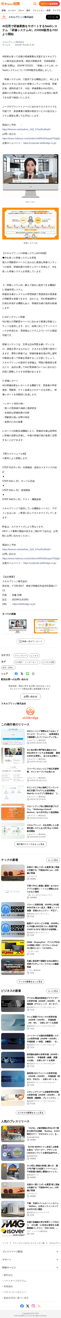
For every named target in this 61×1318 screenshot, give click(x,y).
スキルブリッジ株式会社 (13, 42)
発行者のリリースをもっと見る (30, 844)
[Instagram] (33, 1306)
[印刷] (33, 673)
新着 (4, 10)
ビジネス (34, 655)
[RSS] (39, 1306)
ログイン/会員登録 (49, 4)
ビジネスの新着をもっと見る (30, 1112)
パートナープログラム (14, 1281)
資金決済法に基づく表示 (15, 1298)
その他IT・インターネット (27, 662)
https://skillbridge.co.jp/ (23, 604)
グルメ (21, 10)
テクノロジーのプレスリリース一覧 (29, 1243)
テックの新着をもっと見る (30, 981)
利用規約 (7, 1286)
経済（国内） (8, 667)
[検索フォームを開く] (35, 3)
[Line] (27, 673)
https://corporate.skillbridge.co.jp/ (39, 143)
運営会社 (7, 1275)
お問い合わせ (30, 696)
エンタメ (12, 10)
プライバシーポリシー (14, 1292)
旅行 (28, 10)
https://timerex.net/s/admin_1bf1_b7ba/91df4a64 (26, 129)
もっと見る (53, 860)
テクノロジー (21, 655)
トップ (5, 1243)
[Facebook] (16, 673)
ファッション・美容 (42, 10)
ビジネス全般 (48, 662)
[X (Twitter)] (21, 673)
